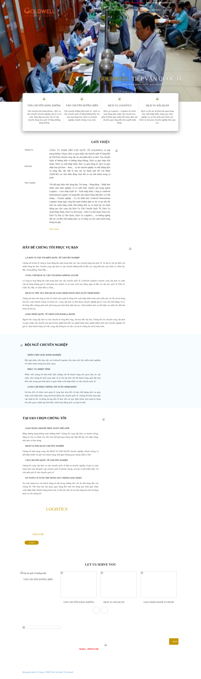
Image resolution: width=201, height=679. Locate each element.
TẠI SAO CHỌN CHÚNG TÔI (44, 418)
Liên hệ (167, 10)
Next (104, 610)
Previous (96, 610)
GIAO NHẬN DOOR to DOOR (158, 602)
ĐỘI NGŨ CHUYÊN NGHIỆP (46, 344)
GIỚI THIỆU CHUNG (115, 10)
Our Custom (30, 183)
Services (28, 166)
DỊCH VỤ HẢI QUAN (113, 602)
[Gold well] (39, 12)
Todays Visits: (163, 672)
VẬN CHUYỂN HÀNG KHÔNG (78, 602)
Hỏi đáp (156, 10)
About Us (29, 150)
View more (54, 229)
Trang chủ (95, 10)
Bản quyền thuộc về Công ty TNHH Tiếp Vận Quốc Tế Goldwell (48, 672)
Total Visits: (163, 676)
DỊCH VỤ (132, 10)
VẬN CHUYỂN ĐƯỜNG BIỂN (38, 579)
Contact (32, 543)
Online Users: (163, 669)
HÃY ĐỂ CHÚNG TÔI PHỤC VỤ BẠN (50, 247)
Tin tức (144, 10)
